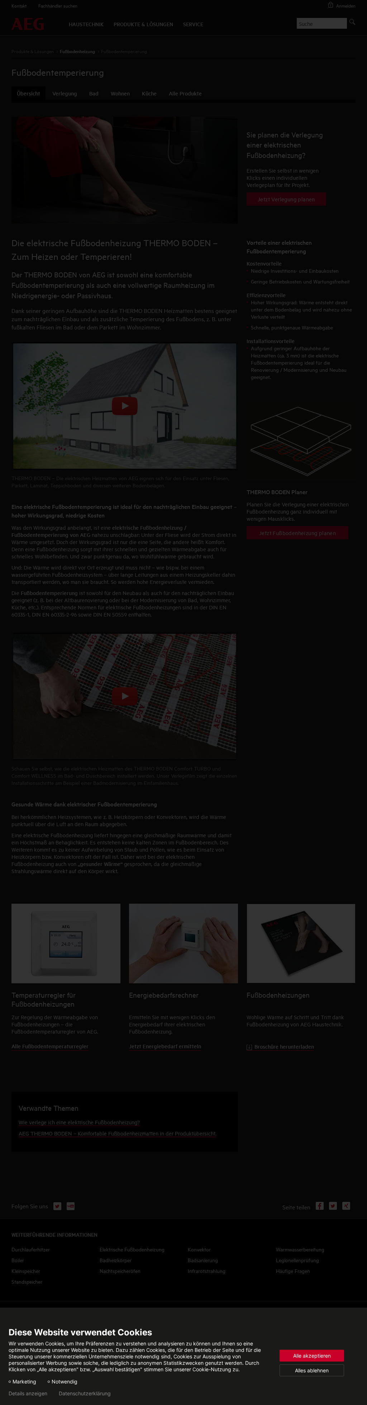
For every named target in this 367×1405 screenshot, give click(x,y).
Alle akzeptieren (312, 1356)
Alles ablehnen (312, 1370)
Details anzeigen (28, 1393)
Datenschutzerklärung (85, 1393)
